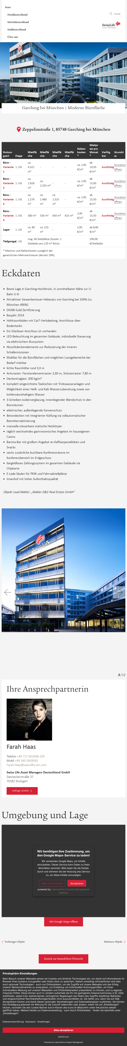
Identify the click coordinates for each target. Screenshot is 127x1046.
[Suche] (111, 14)
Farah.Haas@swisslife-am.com (27, 765)
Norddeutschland (17, 15)
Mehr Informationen (52, 883)
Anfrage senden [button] (20, 791)
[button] (119, 592)
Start (8, 7)
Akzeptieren (76, 883)
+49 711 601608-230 (30, 756)
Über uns (12, 37)
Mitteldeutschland (18, 22)
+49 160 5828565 (26, 760)
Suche (117, 13)
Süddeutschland (16, 30)
